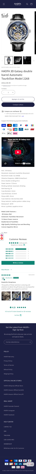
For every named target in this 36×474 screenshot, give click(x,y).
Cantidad (3, 88)
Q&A (5, 431)
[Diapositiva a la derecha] (34, 61)
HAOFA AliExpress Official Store (13, 386)
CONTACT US (8, 427)
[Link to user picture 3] (26, 295)
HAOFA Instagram (9, 410)
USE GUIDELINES (9, 439)
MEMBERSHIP (8, 444)
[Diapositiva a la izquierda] (2, 61)
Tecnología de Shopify (28, 470)
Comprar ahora (18, 105)
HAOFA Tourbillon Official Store (14, 470)
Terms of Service (9, 365)
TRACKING (7, 435)
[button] (4, 4)
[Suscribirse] (30, 342)
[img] (5, 275)
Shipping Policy (8, 374)
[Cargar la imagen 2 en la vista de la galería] (18, 60)
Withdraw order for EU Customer (14, 448)
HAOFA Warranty (9, 356)
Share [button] (5, 232)
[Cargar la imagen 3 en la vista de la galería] (27, 60)
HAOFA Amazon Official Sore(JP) (14, 394)
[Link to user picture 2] (16, 295)
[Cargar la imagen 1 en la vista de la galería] (9, 60)
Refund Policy (8, 369)
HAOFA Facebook (9, 415)
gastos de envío (6, 85)
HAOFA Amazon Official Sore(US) (14, 390)
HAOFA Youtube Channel (11, 406)
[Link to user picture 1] (6, 295)
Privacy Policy (8, 361)
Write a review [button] (18, 263)
